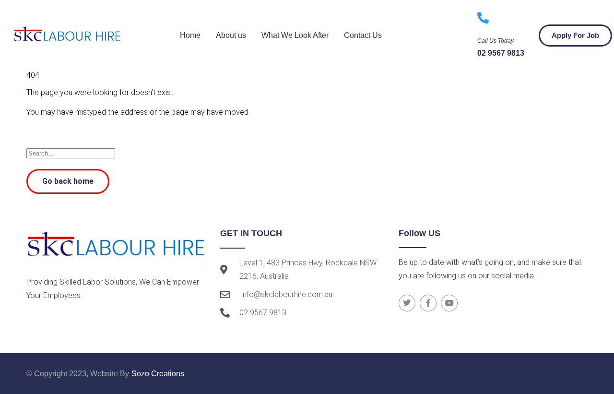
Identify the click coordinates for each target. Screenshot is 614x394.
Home (190, 35)
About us (231, 35)
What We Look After (295, 35)
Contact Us (363, 35)
